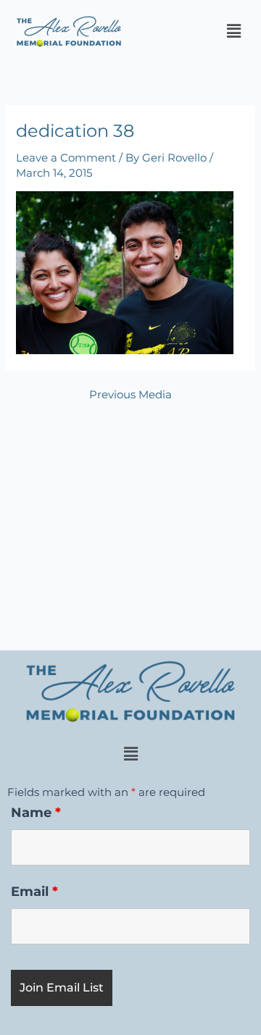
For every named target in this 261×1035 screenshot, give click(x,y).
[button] (234, 31)
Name (36, 813)
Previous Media (130, 395)
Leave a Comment (66, 157)
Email (34, 892)
